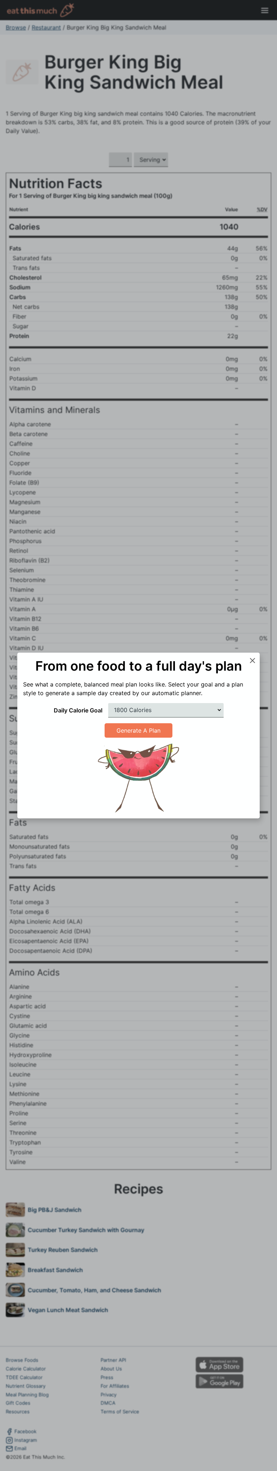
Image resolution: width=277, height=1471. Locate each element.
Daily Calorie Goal (78, 710)
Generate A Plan (138, 730)
